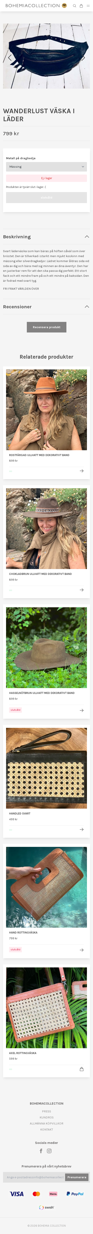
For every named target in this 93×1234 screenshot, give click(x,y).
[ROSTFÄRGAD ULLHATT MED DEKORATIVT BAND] (81, 471)
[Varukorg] (81, 6)
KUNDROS (47, 1117)
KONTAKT (46, 1129)
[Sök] (74, 6)
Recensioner (17, 307)
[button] (83, 57)
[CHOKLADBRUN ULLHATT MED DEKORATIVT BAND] (81, 590)
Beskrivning (17, 237)
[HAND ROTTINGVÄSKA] (81, 950)
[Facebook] (41, 1151)
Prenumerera (76, 1177)
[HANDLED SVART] (81, 829)
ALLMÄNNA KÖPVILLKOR (46, 1123)
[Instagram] (49, 1151)
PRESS (46, 1111)
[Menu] (88, 6)
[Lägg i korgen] (81, 1069)
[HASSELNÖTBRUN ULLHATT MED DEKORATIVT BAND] (81, 710)
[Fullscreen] (46, 56)
